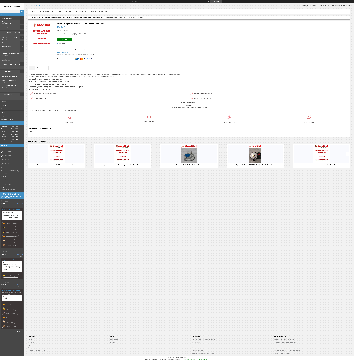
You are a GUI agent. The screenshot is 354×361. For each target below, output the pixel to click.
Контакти (68, 11)
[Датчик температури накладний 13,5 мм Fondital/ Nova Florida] (56, 154)
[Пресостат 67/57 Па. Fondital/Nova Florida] (189, 154)
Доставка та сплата (7, 119)
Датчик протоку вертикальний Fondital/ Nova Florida (321, 165)
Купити (64, 40)
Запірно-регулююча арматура (201, 348)
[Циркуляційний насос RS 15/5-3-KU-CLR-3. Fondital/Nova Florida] (255, 154)
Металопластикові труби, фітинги (9, 38)
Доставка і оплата (81, 11)
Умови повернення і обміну (100, 11)
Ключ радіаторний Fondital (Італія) (10, 297)
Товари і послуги (44, 11)
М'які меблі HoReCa (7, 94)
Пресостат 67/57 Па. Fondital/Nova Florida (189, 165)
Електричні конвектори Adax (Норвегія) (10, 54)
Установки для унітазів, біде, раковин (285, 342)
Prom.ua (186, 357)
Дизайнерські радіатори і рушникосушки (9, 28)
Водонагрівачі (6, 71)
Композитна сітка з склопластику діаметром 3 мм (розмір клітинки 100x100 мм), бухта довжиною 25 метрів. (11, 215)
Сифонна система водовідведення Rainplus (9, 75)
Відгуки (3, 116)
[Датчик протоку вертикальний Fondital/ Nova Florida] (321, 154)
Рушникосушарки (197, 350)
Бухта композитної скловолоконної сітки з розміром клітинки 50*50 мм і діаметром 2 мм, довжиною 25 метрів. (11, 266)
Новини (3, 105)
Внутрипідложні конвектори (10, 68)
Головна (32, 11)
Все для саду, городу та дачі (10, 91)
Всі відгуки (18, 331)
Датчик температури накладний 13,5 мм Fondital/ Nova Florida (56, 165)
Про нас (3, 112)
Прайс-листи (4, 101)
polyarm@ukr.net (6, 184)
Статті (3, 109)
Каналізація (5, 50)
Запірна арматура (7, 43)
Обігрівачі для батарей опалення (284, 340)
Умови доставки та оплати (36, 348)
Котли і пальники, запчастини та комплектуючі (11, 33)
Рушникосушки (6, 46)
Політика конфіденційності (203, 359)
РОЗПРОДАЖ (6, 98)
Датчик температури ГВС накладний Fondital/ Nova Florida (122, 165)
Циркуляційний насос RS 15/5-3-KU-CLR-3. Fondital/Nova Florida (255, 165)
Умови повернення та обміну (37, 350)
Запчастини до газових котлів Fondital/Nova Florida (89, 17)
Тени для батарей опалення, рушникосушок (10, 59)
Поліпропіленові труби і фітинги (9, 86)
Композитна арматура (281, 345)
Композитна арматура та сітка (11, 64)
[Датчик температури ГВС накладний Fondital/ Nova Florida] (122, 154)
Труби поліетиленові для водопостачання (9, 81)
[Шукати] (22, 11)
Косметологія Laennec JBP (281, 353)
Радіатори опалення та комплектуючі (9, 22)
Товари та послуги (6, 18)
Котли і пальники (197, 342)
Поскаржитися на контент (188, 359)
